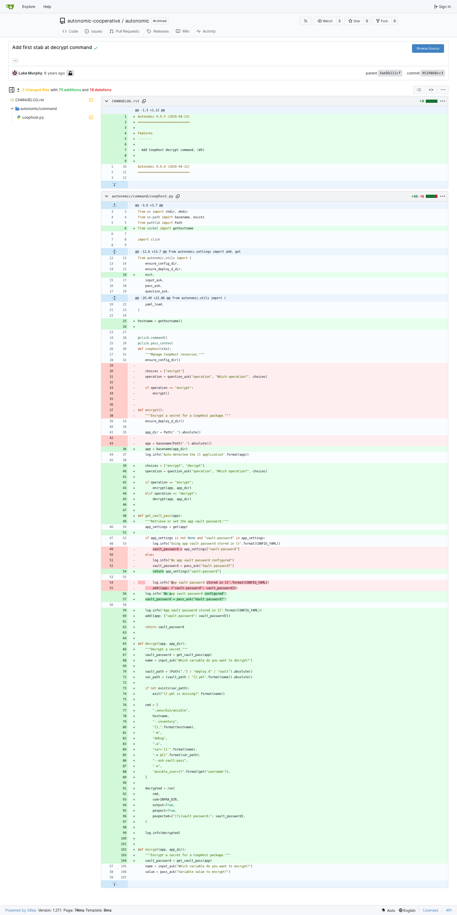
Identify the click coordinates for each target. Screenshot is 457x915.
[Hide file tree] (11, 89)
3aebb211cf (390, 73)
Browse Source (428, 48)
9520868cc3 (432, 73)
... (15, 60)
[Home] (10, 6)
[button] (325, 21)
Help (47, 6)
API (449, 910)
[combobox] (418, 90)
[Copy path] (144, 101)
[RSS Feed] (306, 21)
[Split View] (431, 90)
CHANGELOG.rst (125, 101)
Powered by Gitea (20, 910)
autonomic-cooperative (93, 21)
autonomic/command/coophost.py (142, 196)
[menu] (443, 90)
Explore (28, 6)
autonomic (137, 21)
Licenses (430, 910)
